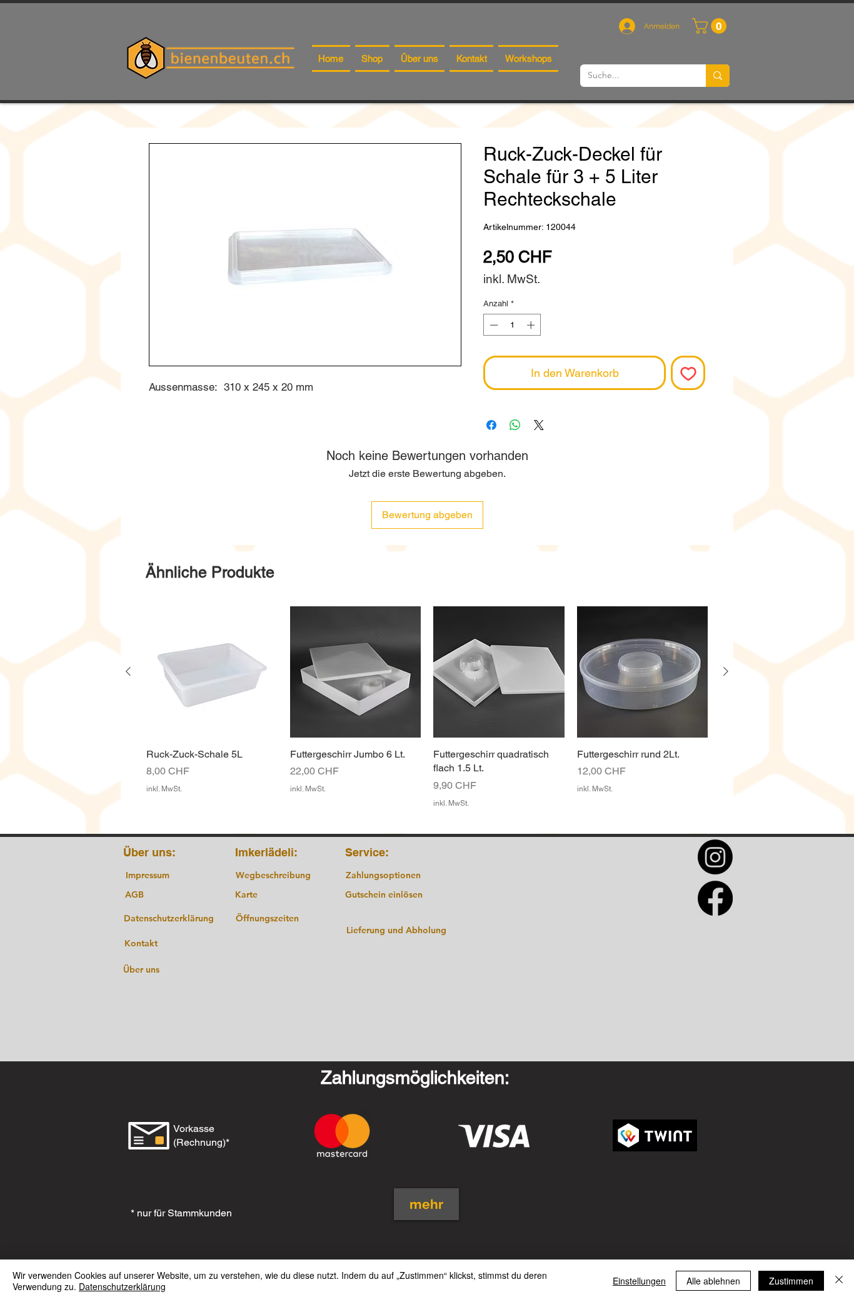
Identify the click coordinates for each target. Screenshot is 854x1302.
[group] (427, 714)
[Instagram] (715, 856)
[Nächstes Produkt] (725, 671)
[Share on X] (538, 425)
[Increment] (532, 325)
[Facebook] (715, 898)
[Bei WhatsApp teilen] (515, 425)
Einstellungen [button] (639, 1280)
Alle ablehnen (713, 1280)
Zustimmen (791, 1280)
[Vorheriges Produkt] (128, 671)
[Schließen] (838, 1280)
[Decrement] (492, 325)
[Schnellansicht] (212, 672)
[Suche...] (718, 75)
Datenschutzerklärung (122, 1286)
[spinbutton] (512, 325)
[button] (711, 26)
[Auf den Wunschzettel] (688, 373)
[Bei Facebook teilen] (491, 425)
